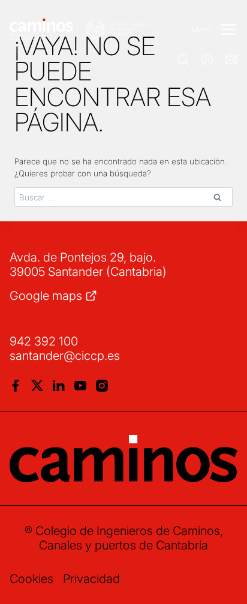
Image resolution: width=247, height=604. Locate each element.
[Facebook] (16, 386)
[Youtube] (80, 386)
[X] (37, 386)
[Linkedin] (59, 386)
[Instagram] (102, 386)
